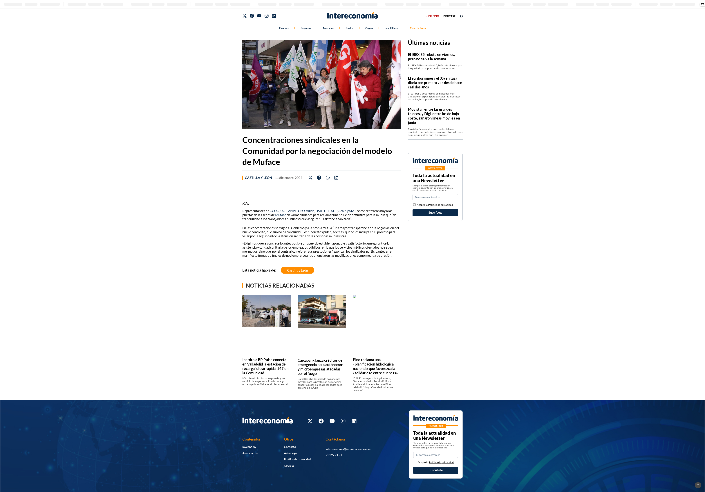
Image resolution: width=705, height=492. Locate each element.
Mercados (328, 28)
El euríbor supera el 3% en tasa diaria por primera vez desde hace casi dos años (435, 82)
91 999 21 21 (334, 454)
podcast (449, 16)
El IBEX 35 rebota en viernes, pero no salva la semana (431, 56)
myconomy (249, 446)
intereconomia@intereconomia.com (348, 449)
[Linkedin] (274, 16)
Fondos (349, 28)
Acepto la (435, 204)
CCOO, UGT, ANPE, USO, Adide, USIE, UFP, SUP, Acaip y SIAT (313, 211)
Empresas (306, 28)
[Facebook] (252, 16)
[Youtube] (259, 16)
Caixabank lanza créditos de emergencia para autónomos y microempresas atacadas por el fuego (321, 367)
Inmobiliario (391, 28)
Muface (280, 215)
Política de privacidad (440, 204)
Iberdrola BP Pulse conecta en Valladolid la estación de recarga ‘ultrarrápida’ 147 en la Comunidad (265, 366)
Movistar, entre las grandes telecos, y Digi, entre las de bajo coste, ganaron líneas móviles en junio (434, 116)
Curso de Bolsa (418, 28)
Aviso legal (290, 453)
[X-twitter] (244, 16)
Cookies (289, 465)
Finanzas (284, 28)
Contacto (290, 446)
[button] (310, 177)
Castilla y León (258, 178)
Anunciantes (250, 453)
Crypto (369, 28)
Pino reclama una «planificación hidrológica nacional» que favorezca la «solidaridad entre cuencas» (375, 366)
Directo (433, 16)
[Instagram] (266, 16)
